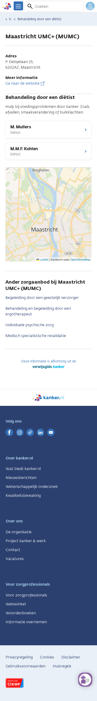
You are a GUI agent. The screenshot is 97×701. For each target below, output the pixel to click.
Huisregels (62, 666)
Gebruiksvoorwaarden (25, 666)
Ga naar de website (22, 83)
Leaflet (43, 259)
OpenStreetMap (80, 259)
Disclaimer (70, 657)
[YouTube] (51, 432)
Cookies (47, 657)
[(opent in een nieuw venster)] (9, 432)
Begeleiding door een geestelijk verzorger (42, 297)
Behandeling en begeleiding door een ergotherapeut (38, 311)
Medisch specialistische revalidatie (35, 335)
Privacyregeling (19, 657)
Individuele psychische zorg (29, 324)
